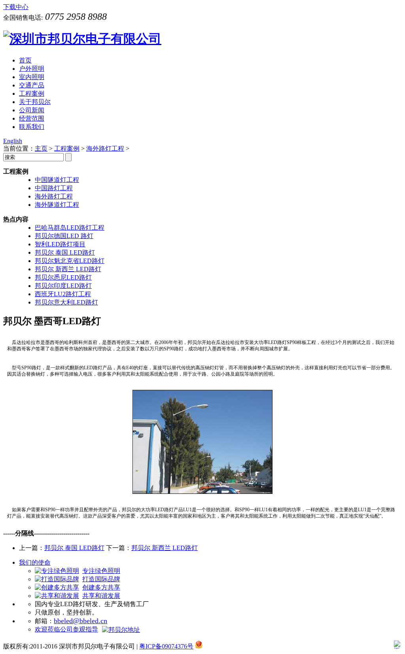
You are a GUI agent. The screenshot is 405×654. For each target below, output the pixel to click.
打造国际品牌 (101, 579)
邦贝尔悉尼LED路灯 (63, 277)
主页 (41, 148)
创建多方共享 (101, 587)
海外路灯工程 (105, 148)
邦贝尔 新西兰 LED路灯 (68, 269)
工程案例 (66, 148)
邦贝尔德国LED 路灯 (64, 235)
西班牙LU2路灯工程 (63, 294)
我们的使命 (35, 562)
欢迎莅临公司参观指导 (66, 629)
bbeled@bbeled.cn (80, 621)
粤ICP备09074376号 (166, 646)
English (12, 141)
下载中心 (15, 7)
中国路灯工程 (54, 188)
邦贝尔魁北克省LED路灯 (69, 260)
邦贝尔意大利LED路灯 (66, 302)
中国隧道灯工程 (57, 179)
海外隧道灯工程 (57, 204)
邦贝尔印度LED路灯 (63, 285)
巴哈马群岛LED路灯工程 (69, 227)
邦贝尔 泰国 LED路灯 (65, 252)
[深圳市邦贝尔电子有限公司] (82, 39)
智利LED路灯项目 (60, 244)
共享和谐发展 (101, 595)
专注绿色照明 (101, 570)
